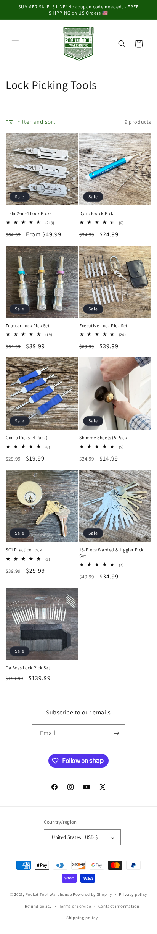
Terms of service (75, 906)
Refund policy (38, 906)
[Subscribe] (116, 733)
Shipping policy (82, 917)
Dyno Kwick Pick (96, 213)
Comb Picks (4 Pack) (27, 437)
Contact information (118, 906)
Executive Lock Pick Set (103, 325)
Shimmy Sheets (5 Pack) (104, 437)
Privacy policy (133, 894)
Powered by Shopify (92, 894)
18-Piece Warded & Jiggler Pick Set (111, 553)
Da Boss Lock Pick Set (28, 668)
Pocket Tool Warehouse (49, 894)
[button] (15, 44)
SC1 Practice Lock (24, 550)
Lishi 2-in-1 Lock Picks (29, 213)
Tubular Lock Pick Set (28, 325)
